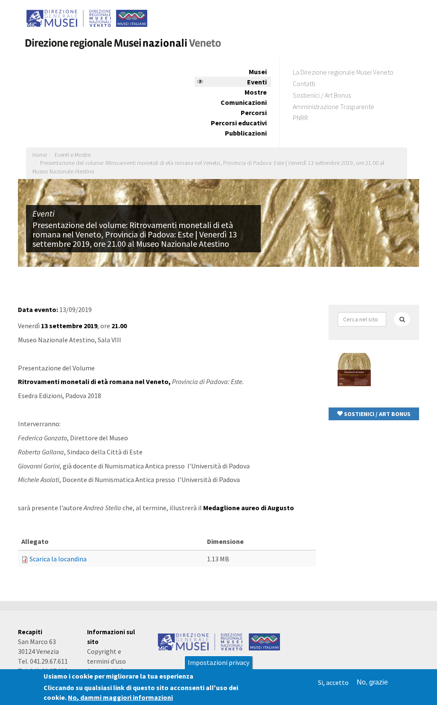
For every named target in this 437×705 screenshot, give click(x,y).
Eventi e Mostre (73, 155)
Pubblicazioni (246, 133)
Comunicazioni (244, 102)
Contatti (304, 83)
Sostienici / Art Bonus (322, 95)
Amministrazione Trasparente (333, 106)
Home (39, 155)
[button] (374, 413)
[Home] (126, 40)
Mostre (256, 92)
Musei (258, 71)
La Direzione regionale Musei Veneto (343, 72)
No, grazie (372, 682)
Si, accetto (333, 682)
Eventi (257, 82)
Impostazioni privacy (218, 662)
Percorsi (254, 112)
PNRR (300, 117)
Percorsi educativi (239, 122)
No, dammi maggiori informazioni (120, 697)
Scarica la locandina (58, 559)
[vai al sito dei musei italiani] (264, 641)
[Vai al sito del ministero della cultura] (200, 641)
